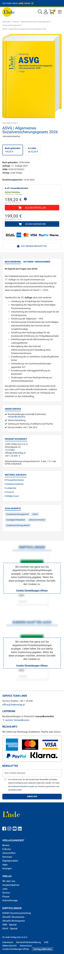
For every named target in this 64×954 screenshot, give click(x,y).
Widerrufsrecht (9, 945)
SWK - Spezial (9, 924)
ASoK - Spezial (9, 928)
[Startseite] (8, 11)
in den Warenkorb (35, 224)
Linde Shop (24, 3)
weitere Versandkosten (17, 720)
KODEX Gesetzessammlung (16, 913)
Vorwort (10, 492)
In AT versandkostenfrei (16, 188)
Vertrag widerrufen (42, 949)
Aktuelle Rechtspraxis (13, 920)
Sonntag (6, 123)
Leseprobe (11, 488)
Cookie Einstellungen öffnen (32, 590)
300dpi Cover (12, 496)
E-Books (6, 849)
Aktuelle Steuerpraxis (13, 917)
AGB (46, 942)
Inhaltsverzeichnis (14, 484)
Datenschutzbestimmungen (23, 786)
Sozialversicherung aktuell (17, 525)
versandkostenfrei (16, 416)
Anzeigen (7, 868)
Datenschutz (26, 945)
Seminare (7, 856)
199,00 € (12, 150)
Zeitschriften (9, 853)
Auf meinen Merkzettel (34, 246)
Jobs (4, 888)
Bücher (5, 845)
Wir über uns (8, 881)
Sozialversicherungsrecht (17, 514)
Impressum (7, 942)
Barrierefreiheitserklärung (28, 942)
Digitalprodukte (10, 860)
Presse (5, 896)
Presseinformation (15, 480)
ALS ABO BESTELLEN (35, 207)
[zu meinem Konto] (46, 12)
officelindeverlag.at (15, 453)
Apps (5, 864)
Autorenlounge (10, 900)
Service (6, 892)
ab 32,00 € (33, 150)
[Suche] (40, 12)
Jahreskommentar (37, 520)
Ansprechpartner (10, 885)
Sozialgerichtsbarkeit (15, 520)
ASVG (35, 514)
